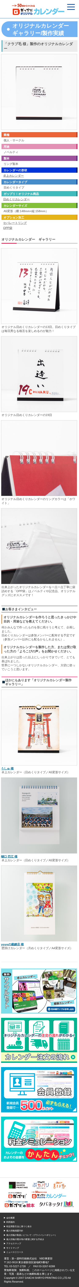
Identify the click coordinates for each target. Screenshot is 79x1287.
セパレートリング (15, 223)
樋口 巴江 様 (9, 856)
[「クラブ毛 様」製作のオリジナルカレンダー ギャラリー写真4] (39, 583)
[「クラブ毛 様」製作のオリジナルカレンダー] (39, 128)
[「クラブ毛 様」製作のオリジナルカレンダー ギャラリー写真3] (39, 495)
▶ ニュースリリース (13, 1252)
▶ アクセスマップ (12, 1243)
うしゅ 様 (7, 768)
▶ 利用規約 (9, 1222)
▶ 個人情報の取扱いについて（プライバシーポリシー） (30, 1235)
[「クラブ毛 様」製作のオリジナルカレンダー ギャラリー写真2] (39, 411)
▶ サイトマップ (11, 1248)
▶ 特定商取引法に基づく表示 (18, 1226)
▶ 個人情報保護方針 (13, 1230)
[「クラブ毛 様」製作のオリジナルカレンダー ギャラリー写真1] (39, 323)
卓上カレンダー (13, 175)
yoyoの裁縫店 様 (12, 944)
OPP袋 (7, 228)
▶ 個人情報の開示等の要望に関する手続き (24, 1239)
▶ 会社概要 (9, 1218)
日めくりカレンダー (16, 199)
